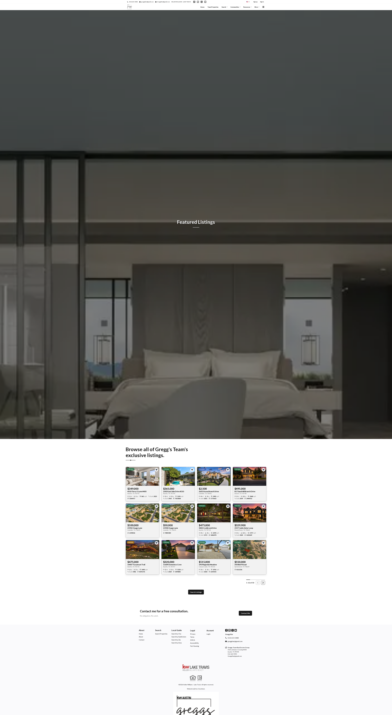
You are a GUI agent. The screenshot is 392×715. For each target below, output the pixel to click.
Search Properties (161, 634)
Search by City (176, 634)
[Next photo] (156, 476)
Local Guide (177, 630)
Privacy (192, 634)
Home (202, 7)
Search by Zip (176, 640)
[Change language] (248, 2)
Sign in (262, 2)
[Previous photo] (128, 476)
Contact (141, 640)
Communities (234, 7)
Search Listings (196, 592)
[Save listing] (156, 469)
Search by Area (177, 643)
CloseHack (201, 689)
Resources (246, 7)
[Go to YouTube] (205, 2)
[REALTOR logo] (199, 678)
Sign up (255, 2)
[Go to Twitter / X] (201, 2)
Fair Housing (194, 646)
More (256, 7)
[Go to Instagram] (198, 2)
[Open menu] (263, 7)
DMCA (192, 640)
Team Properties (213, 7)
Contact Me (245, 613)
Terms (192, 637)
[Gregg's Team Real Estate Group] (196, 667)
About (141, 630)
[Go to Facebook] (194, 2)
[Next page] (263, 583)
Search (224, 7)
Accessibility (194, 643)
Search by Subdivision (179, 637)
